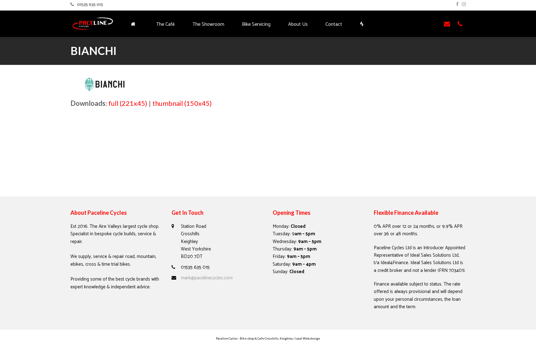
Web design (311, 338)
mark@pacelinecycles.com (207, 278)
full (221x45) (127, 103)
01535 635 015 (90, 4)
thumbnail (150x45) (182, 103)
